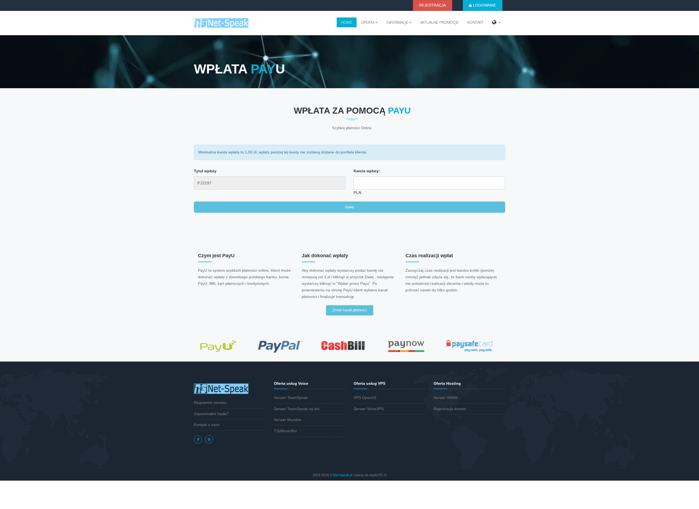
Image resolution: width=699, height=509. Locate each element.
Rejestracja (432, 5)
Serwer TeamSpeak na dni (296, 409)
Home (346, 22)
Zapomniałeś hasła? (211, 414)
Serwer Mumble (287, 420)
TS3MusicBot (285, 431)
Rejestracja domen (450, 409)
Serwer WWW (446, 397)
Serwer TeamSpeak (291, 397)
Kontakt (475, 22)
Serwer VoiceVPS (369, 409)
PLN (357, 192)
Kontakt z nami (207, 424)
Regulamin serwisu (210, 402)
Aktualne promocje (439, 22)
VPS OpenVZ (365, 397)
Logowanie (484, 5)
